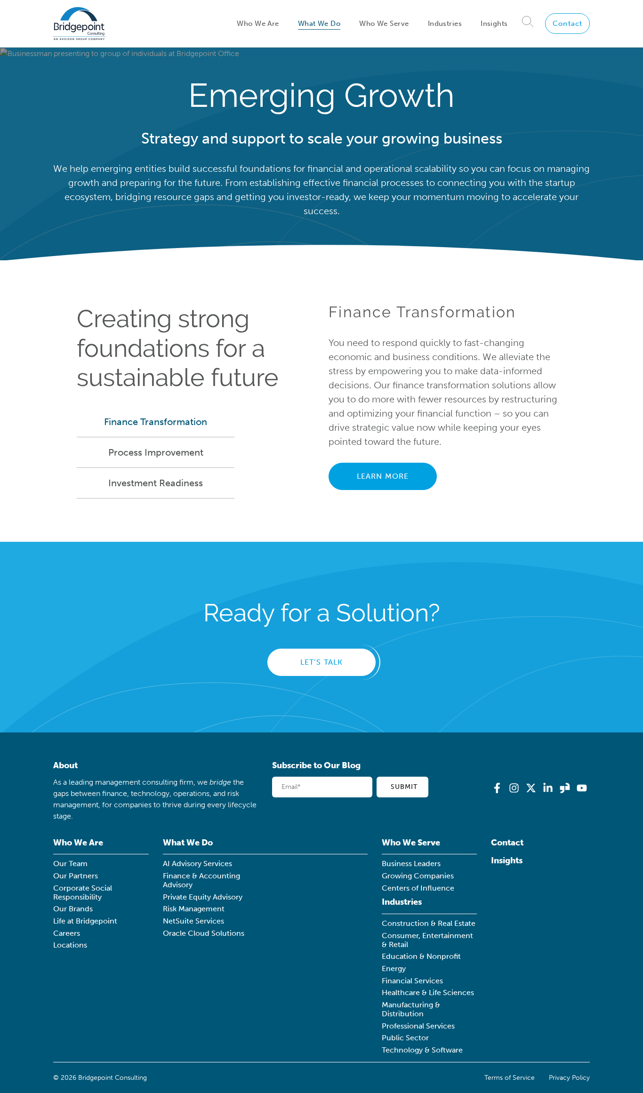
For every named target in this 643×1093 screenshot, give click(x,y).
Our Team (70, 863)
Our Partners (75, 875)
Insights (494, 23)
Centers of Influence (418, 888)
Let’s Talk (321, 662)
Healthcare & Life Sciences (428, 992)
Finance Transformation (155, 421)
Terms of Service (509, 1078)
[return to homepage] (79, 23)
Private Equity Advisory (202, 896)
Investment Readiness (155, 483)
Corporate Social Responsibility (82, 892)
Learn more (383, 476)
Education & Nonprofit (421, 956)
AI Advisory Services (197, 863)
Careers (66, 933)
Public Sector (405, 1037)
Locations (70, 944)
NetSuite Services (193, 920)
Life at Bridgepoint (85, 920)
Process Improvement (155, 452)
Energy (394, 968)
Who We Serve (384, 23)
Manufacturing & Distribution (411, 1009)
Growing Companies (418, 875)
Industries (445, 23)
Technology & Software (422, 1049)
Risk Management (194, 908)
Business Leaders (411, 863)
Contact (567, 23)
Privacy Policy (569, 1078)
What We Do (319, 23)
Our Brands (73, 908)
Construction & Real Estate (428, 923)
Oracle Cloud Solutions (203, 933)
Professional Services (418, 1025)
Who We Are (258, 23)
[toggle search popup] (528, 23)
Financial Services (412, 980)
